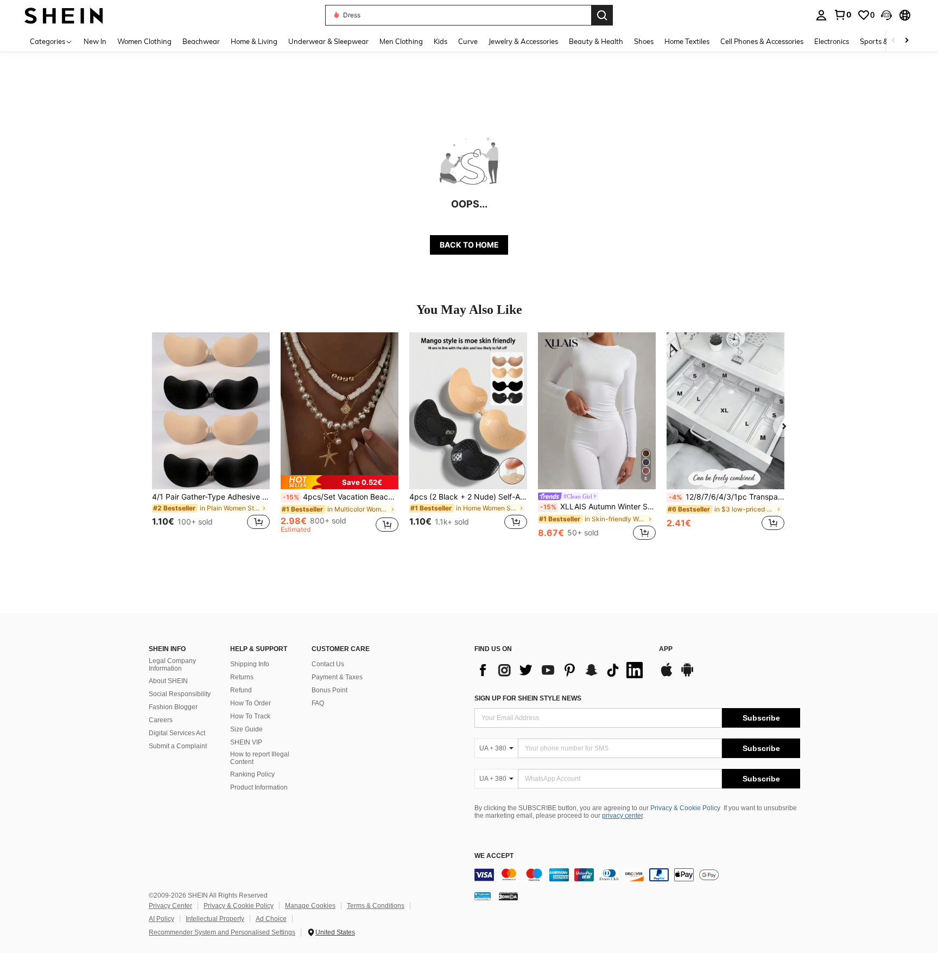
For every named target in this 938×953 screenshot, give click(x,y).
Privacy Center (170, 906)
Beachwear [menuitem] (201, 41)
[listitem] (211, 437)
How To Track (250, 716)
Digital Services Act (177, 733)
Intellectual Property (215, 919)
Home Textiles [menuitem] (686, 41)
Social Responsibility (180, 694)
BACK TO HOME (469, 244)
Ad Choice (271, 919)
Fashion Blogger (173, 707)
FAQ (318, 703)
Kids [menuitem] (440, 41)
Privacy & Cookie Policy (685, 808)
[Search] (602, 15)
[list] (561, 670)
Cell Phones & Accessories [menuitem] (761, 41)
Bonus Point (329, 690)
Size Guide (246, 729)
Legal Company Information (172, 664)
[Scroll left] (893, 41)
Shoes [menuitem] (644, 41)
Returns (241, 677)
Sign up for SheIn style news (527, 698)
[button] (886, 15)
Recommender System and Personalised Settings (222, 932)
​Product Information (259, 787)
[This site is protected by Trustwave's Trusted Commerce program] (482, 895)
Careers (161, 720)
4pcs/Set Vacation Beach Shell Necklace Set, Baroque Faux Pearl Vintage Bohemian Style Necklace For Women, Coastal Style (340, 497)
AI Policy (161, 919)
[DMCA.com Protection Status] (508, 895)
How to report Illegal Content (259, 758)
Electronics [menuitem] (831, 41)
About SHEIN (168, 681)
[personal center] (821, 15)
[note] (339, 482)
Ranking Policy (252, 774)
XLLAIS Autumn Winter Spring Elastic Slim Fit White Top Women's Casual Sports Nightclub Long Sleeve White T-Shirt (598, 506)
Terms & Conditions (375, 906)
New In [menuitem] (95, 41)
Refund (241, 690)
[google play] (687, 675)
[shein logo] (63, 15)
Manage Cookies (310, 906)
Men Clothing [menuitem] (401, 41)
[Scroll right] (906, 41)
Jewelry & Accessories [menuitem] (523, 41)
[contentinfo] (637, 874)
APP (666, 649)
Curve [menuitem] (468, 41)
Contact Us (328, 664)
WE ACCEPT (494, 856)
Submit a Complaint (178, 746)
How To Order (250, 703)
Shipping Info (249, 664)
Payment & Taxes (337, 677)
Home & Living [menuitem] (254, 41)
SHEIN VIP (246, 742)
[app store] (666, 675)
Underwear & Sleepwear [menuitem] (328, 41)
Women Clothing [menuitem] (144, 41)
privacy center (622, 815)
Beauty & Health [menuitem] (596, 41)
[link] (842, 14)
